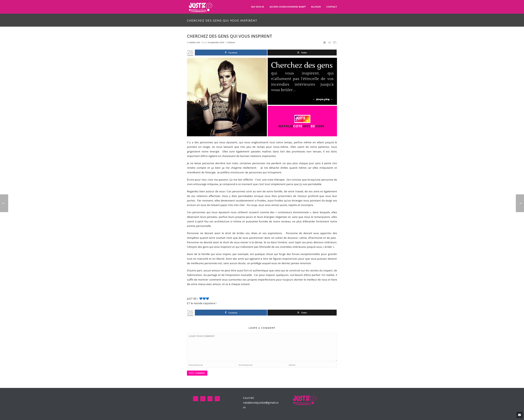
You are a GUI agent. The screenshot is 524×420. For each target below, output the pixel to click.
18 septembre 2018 (215, 42)
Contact (331, 7)
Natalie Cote (194, 42)
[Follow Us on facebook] (195, 398)
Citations (231, 42)
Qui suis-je (257, 7)
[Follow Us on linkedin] (202, 398)
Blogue (316, 7)
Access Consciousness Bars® (288, 7)
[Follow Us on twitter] (217, 398)
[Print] (324, 42)
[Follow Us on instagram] (210, 398)
